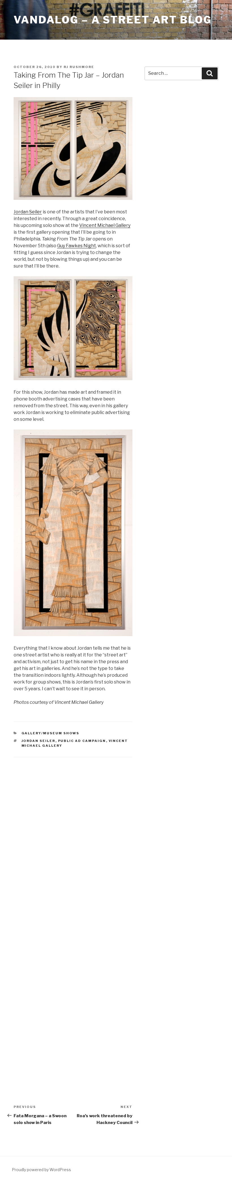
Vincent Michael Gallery (104, 225)
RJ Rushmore (79, 67)
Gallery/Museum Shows (51, 733)
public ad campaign (82, 741)
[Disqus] (73, 836)
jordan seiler (38, 741)
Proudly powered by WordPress (41, 1169)
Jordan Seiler (28, 211)
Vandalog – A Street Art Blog (113, 20)
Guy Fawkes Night (76, 245)
